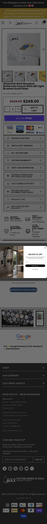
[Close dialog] (45, 247)
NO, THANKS (35, 269)
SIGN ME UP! (35, 265)
